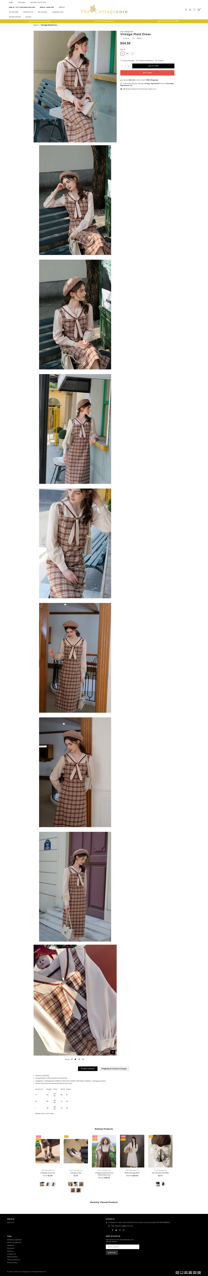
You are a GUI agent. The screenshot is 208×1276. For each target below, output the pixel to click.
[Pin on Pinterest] (79, 1059)
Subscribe (112, 1253)
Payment (10, 1248)
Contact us (11, 1254)
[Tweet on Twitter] (75, 1059)
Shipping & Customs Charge (113, 1069)
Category (21, 2)
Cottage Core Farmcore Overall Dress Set (104, 1174)
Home (11, 2)
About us (10, 1222)
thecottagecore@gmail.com (122, 1226)
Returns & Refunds (14, 1242)
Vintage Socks (75, 1173)
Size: (122, 49)
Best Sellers (42, 12)
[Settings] (190, 9)
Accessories (14, 12)
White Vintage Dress (132, 1173)
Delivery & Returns (145, 60)
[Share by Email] (82, 1059)
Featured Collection (38, 2)
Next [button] (177, 1166)
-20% (123, 1136)
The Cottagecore (126, 32)
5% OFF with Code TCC (105, 21)
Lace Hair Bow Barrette (160, 1173)
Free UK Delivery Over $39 (41, 21)
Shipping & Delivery (14, 1240)
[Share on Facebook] (72, 1059)
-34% (95, 1136)
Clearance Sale (57, 12)
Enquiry (160, 60)
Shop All (28, 17)
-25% (38, 1136)
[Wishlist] (194, 9)
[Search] (186, 9)
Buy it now (147, 73)
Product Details (87, 1069)
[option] (39, 21)
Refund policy (12, 1257)
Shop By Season (15, 17)
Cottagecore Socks (47, 1173)
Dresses (62, 7)
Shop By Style (28, 12)
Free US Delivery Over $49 (169, 21)
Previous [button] (31, 1166)
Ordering (10, 1245)
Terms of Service (13, 1260)
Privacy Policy (12, 1263)
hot (38, 1139)
